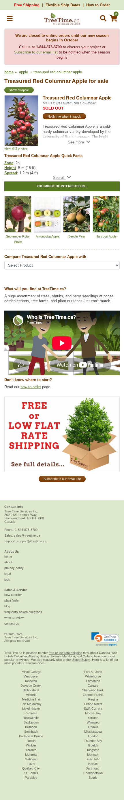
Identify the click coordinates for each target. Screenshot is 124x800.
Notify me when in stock (64, 116)
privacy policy (14, 568)
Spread (10, 173)
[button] (10, 19)
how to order (30, 387)
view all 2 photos (15, 148)
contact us (11, 623)
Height (10, 168)
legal (7, 573)
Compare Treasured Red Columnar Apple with (45, 256)
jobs (7, 579)
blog (7, 606)
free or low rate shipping (65, 652)
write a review (14, 617)
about (8, 562)
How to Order (98, 5)
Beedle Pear (76, 236)
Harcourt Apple (106, 236)
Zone (8, 163)
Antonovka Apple (47, 236)
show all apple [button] (19, 90)
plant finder (12, 600)
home (9, 72)
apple (23, 72)
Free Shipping (27, 5)
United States (81, 659)
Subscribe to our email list (36, 52)
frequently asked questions (23, 612)
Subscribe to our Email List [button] (62, 479)
